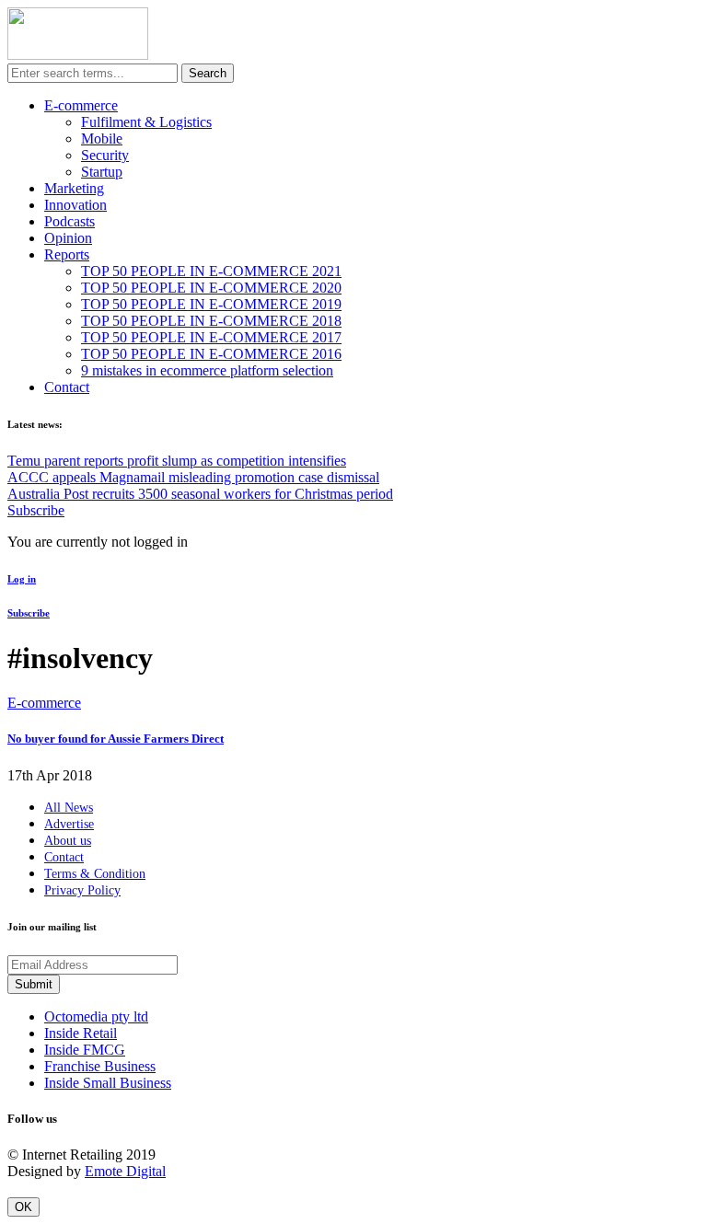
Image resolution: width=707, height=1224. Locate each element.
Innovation (75, 205)
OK (23, 1207)
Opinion (68, 238)
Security (105, 155)
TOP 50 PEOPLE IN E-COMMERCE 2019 (211, 304)
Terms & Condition (94, 874)
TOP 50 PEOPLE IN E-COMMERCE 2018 (211, 321)
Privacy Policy (82, 890)
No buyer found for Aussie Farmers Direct (115, 738)
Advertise (69, 824)
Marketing (74, 188)
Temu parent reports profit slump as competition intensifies (176, 460)
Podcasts (69, 221)
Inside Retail (80, 1033)
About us (67, 841)
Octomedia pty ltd (96, 1016)
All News (68, 807)
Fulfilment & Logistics (146, 122)
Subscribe (35, 510)
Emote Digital (125, 1171)
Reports (66, 254)
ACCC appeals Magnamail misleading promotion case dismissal (193, 477)
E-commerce (81, 105)
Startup (101, 171)
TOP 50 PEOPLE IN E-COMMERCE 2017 (211, 337)
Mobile (101, 138)
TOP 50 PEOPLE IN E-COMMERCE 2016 (211, 354)
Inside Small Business (107, 1083)
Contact (66, 387)
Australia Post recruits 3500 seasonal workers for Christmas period (200, 494)
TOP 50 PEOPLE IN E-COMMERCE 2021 (211, 271)
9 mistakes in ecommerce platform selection (207, 370)
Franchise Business (100, 1066)
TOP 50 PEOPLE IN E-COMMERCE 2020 (211, 287)
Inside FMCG (84, 1049)
